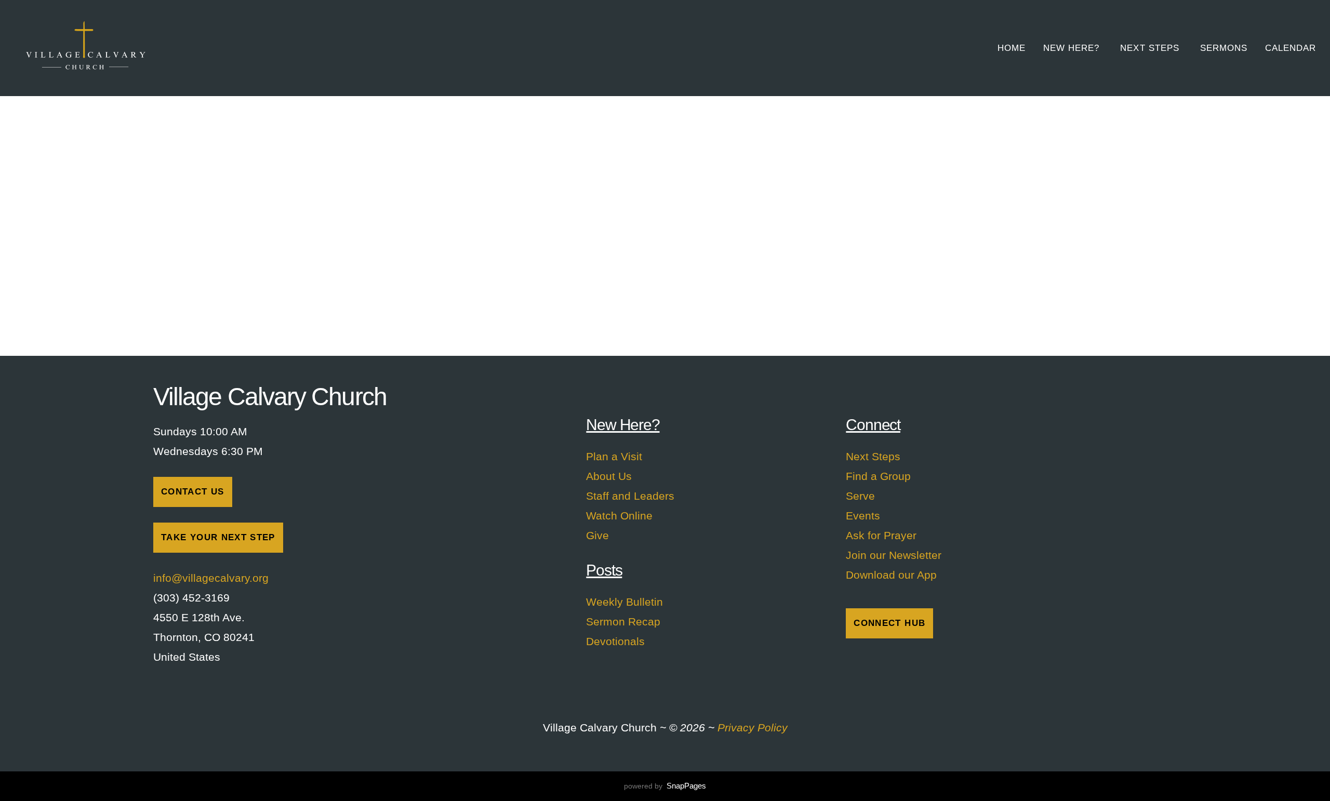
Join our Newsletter (893, 555)
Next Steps (1151, 48)
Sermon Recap (623, 622)
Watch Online (619, 516)
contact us (192, 492)
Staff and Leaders (630, 496)
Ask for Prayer (881, 535)
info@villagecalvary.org (212, 578)
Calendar (1290, 48)
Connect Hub (889, 623)
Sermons (1223, 48)
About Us (609, 476)
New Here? (1072, 48)
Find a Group (878, 476)
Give (597, 535)
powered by (665, 786)
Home (1012, 48)
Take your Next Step (218, 537)
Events (863, 516)
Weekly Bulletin (624, 602)
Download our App (891, 575)
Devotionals (615, 641)
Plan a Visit (614, 456)
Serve (860, 496)
